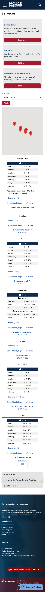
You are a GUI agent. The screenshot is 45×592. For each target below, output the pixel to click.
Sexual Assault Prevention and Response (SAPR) (18, 555)
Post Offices (10, 25)
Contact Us (5, 534)
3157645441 (22, 283)
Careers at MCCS (7, 527)
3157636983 (22, 460)
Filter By (5, 94)
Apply (6, 103)
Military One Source (8, 553)
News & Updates (7, 530)
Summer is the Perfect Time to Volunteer (20, 480)
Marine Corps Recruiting (10, 551)
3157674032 (22, 409)
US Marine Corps (7, 549)
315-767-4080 (22, 358)
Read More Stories (11, 486)
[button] (30, 133)
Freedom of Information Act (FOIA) (28, 583)
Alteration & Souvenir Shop (17, 73)
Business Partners (7, 532)
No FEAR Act (21, 581)
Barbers (8, 50)
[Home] (15, 5)
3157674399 (22, 335)
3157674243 (22, 232)
